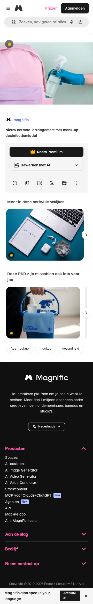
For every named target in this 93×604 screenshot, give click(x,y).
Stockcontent (16, 489)
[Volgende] (86, 235)
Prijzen (51, 8)
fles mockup (20, 349)
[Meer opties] (77, 183)
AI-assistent (15, 463)
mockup (45, 349)
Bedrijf (11, 548)
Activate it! (69, 595)
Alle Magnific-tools (20, 520)
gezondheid (70, 349)
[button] (46, 427)
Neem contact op (22, 563)
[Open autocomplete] (11, 22)
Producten (15, 448)
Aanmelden (75, 8)
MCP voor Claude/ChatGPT (32, 495)
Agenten (16, 501)
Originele (34, 44)
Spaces (11, 457)
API (8, 508)
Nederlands (46, 426)
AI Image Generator (21, 470)
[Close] (86, 596)
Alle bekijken (53, 202)
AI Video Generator (20, 476)
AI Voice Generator (20, 482)
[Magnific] (46, 379)
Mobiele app (15, 514)
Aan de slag (16, 534)
